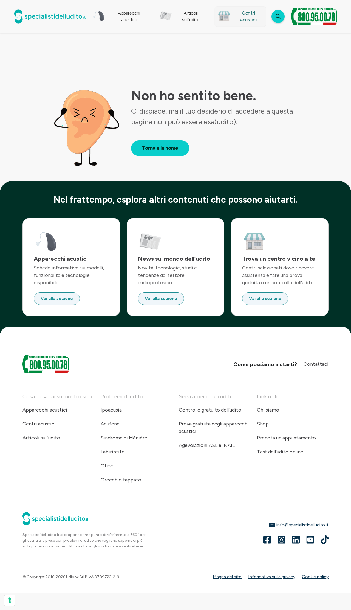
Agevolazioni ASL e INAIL (207, 445)
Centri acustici (39, 424)
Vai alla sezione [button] (57, 298)
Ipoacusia (111, 410)
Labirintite (112, 452)
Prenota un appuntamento (286, 438)
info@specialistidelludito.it (302, 524)
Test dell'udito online (280, 452)
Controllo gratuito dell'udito (210, 410)
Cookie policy (315, 576)
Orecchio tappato (121, 480)
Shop (263, 424)
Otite (107, 466)
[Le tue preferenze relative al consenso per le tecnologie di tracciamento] (9, 600)
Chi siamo (268, 410)
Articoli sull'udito (41, 438)
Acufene (110, 424)
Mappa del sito (227, 576)
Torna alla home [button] (160, 148)
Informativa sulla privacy (271, 576)
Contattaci (316, 364)
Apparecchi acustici (44, 410)
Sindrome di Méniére (124, 438)
